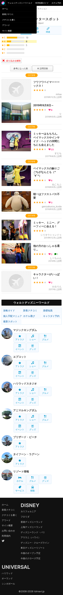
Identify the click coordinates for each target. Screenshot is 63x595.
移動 (32, 490)
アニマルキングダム (25, 410)
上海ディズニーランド (32, 527)
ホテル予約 (56, 3)
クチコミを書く (9, 20)
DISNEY (30, 505)
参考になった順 (20, 68)
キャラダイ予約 (51, 316)
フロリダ (25, 516)
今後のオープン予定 (30, 553)
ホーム (5, 8)
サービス (19, 490)
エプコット (19, 356)
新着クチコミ (8, 14)
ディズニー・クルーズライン (35, 542)
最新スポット (10, 321)
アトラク (19, 339)
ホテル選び (29, 316)
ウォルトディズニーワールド (20, 3)
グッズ (32, 349)
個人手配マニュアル (12, 316)
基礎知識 (47, 310)
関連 (48, 32)
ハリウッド (7, 573)
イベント (19, 349)
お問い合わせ (8, 530)
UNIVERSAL (16, 567)
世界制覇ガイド (42, 3)
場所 (37, 32)
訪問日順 (43, 68)
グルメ (45, 339)
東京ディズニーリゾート (33, 547)
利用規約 (6, 535)
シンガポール (8, 583)
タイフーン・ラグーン (26, 454)
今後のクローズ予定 (30, 558)
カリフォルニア (28, 511)
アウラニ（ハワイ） (30, 537)
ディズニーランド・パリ (33, 532)
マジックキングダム (25, 330)
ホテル (20, 481)
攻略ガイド (9, 310)
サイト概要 (7, 31)
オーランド (7, 578)
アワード (6, 25)
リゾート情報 (21, 471)
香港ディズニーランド (32, 522)
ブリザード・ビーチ (25, 437)
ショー (32, 339)
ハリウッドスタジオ (25, 383)
